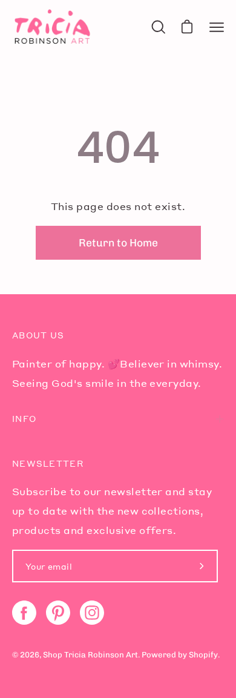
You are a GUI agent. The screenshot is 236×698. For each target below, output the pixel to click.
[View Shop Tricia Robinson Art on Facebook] (24, 613)
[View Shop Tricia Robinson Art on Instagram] (92, 613)
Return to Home (118, 242)
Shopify (203, 654)
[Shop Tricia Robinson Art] (51, 27)
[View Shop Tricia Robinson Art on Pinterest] (58, 613)
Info (24, 418)
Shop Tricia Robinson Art (90, 654)
